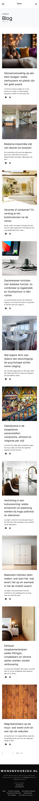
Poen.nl (27, 777)
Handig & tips (28, 793)
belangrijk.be (19, 785)
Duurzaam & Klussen (28, 791)
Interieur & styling (13, 791)
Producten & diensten (14, 793)
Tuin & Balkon (12, 795)
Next (18, 753)
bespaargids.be (19, 786)
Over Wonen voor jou (26, 795)
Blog (4, 791)
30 (13, 753)
